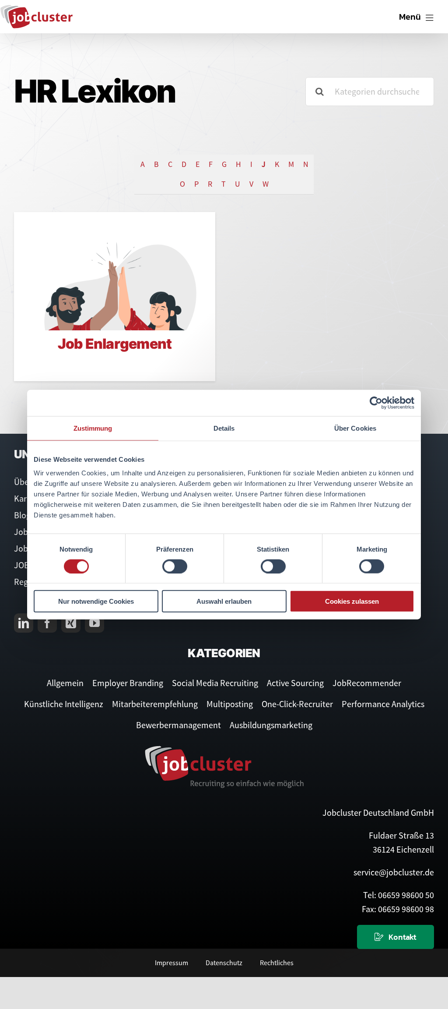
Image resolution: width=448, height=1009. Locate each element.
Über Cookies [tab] (355, 428)
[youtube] (94, 623)
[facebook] (47, 623)
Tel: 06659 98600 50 (398, 894)
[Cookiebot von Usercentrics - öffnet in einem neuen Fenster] (376, 402)
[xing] (70, 623)
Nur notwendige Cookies (96, 601)
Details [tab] (224, 428)
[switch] (174, 566)
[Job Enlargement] (114, 271)
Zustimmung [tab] (93, 428)
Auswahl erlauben (224, 601)
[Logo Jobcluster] (36, 8)
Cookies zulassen (352, 601)
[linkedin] (23, 623)
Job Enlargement (115, 343)
